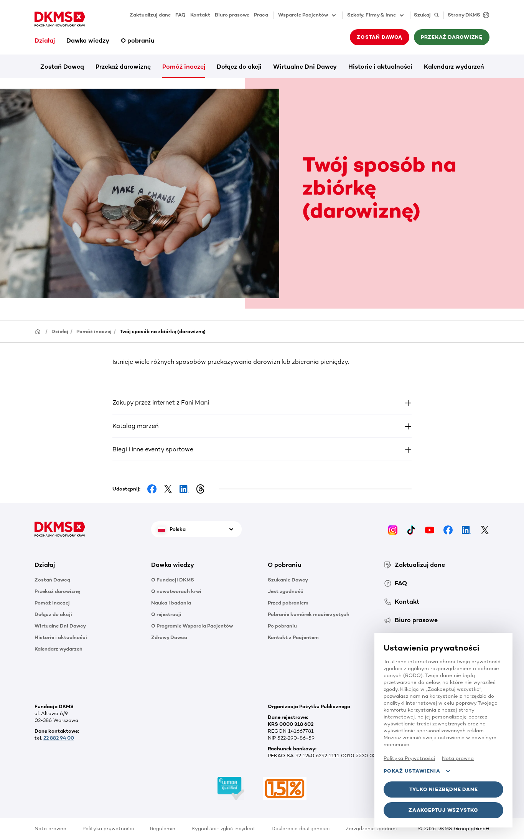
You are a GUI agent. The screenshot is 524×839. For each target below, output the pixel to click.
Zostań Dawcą (62, 66)
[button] (262, 402)
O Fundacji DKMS (172, 580)
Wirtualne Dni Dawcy (305, 66)
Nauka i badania (171, 603)
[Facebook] (448, 529)
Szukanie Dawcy (288, 580)
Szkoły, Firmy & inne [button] (371, 15)
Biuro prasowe (232, 15)
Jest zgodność (285, 591)
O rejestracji (166, 614)
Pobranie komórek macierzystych (308, 614)
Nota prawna (50, 828)
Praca (261, 15)
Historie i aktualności (380, 66)
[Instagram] (392, 529)
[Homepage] (38, 331)
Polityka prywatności (108, 828)
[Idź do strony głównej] (60, 19)
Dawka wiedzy (87, 40)
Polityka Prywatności (409, 758)
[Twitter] (484, 529)
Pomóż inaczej (183, 66)
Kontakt (200, 15)
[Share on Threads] (200, 489)
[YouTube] (429, 529)
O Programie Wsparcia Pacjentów (192, 626)
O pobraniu (138, 40)
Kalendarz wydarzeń (454, 66)
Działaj (45, 40)
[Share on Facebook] (152, 489)
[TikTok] (411, 529)
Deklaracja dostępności (301, 828)
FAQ (180, 15)
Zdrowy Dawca (169, 637)
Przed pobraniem (288, 603)
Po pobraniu (282, 626)
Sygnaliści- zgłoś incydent (223, 828)
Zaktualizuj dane (150, 15)
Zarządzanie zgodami (371, 828)
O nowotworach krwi (176, 591)
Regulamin (162, 828)
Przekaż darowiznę (123, 66)
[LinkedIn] (466, 529)
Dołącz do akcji (239, 66)
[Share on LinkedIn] (184, 489)
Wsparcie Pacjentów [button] (303, 15)
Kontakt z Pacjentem (293, 637)
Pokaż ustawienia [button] (412, 771)
